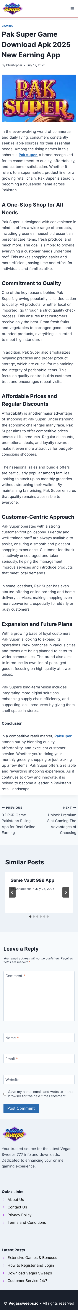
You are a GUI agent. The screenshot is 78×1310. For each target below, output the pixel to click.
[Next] (65, 892)
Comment (15, 976)
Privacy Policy (19, 1215)
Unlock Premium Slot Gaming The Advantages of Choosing (61, 820)
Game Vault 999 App (32, 880)
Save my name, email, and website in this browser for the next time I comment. (40, 1094)
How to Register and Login (31, 1265)
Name (12, 1038)
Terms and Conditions (27, 1222)
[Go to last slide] (12, 892)
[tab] (30, 916)
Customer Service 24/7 (27, 1281)
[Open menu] (72, 8)
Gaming (7, 25)
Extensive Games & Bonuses (32, 1257)
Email (11, 1059)
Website (12, 1080)
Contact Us (17, 1207)
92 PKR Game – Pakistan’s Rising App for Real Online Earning (18, 820)
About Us (16, 1199)
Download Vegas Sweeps (30, 1273)
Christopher (14, 65)
